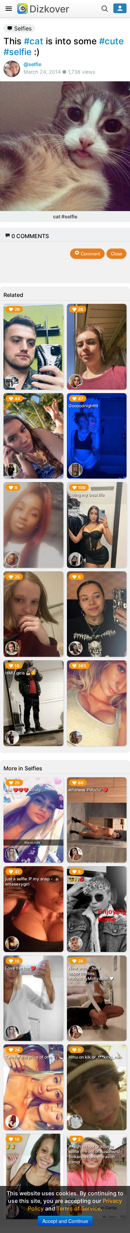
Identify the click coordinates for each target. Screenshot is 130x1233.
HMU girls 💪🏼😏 (20, 673)
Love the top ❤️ (20, 968)
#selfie (17, 51)
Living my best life (86, 494)
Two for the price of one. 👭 (32, 1057)
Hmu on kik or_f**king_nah (95, 1057)
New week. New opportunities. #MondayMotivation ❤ (91, 973)
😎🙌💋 (76, 878)
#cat (33, 41)
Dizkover (49, 9)
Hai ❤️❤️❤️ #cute (23, 789)
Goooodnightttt (83, 405)
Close (116, 253)
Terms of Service (79, 1208)
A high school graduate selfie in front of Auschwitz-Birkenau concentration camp (95, 1154)
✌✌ (10, 1146)
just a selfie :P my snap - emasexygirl (29, 881)
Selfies (22, 28)
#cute (111, 41)
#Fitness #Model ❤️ (88, 789)
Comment (89, 253)
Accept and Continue (65, 1220)
